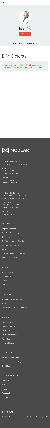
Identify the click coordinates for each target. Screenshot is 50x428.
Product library (22, 67)
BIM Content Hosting (10, 245)
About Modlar (8, 272)
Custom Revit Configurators (13, 253)
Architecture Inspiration (12, 299)
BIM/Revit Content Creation (13, 241)
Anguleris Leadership (10, 233)
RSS (46, 417)
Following (18, 43)
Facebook (6, 393)
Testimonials (7, 276)
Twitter (5, 397)
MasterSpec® (7, 249)
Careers (5, 280)
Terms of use (35, 417)
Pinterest (5, 385)
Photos (34, 67)
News (4, 303)
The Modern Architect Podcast (14, 308)
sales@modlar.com (10, 173)
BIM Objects (32, 43)
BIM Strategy (7, 237)
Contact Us (6, 285)
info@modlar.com (9, 183)
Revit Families (7, 331)
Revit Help (6, 339)
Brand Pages (7, 366)
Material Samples (9, 343)
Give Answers (7, 322)
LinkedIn (5, 381)
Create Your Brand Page (12, 362)
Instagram (6, 389)
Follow (25, 34)
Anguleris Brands (9, 229)
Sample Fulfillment (9, 257)
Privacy (22, 417)
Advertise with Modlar (11, 358)
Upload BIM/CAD (9, 327)
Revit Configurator (9, 335)
